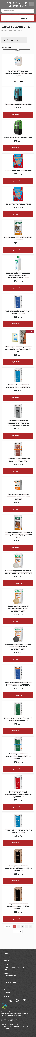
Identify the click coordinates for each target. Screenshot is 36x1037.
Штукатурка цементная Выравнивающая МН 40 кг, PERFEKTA (18, 906)
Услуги (6, 960)
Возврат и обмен (10, 982)
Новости (7, 957)
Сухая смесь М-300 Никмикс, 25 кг (18, 138)
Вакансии (7, 979)
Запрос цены (18, 81)
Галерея (7, 986)
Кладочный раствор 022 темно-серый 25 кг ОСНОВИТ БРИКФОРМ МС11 (18, 647)
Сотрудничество (10, 975)
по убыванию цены (24, 49)
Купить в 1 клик (18, 114)
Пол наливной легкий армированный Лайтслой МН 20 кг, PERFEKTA (18, 794)
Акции (6, 953)
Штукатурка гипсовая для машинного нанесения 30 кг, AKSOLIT (18, 497)
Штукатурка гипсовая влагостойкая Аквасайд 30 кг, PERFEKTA (18, 756)
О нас (6, 989)
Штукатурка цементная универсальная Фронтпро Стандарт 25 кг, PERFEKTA (18, 423)
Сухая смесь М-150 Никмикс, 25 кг (18, 104)
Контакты (7, 993)
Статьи (6, 964)
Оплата (7, 973)
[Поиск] (33, 10)
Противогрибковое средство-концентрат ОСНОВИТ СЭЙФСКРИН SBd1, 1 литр (18, 275)
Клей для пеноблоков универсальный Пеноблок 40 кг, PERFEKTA (18, 868)
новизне (18, 50)
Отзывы (7, 996)
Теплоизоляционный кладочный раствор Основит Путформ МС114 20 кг (18, 535)
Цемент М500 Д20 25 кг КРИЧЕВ (18, 171)
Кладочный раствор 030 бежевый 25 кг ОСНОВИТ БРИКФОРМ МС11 (18, 609)
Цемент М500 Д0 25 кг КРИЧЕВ (18, 204)
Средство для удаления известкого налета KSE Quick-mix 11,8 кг (18, 73)
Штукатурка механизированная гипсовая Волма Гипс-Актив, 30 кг (18, 349)
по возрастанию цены (10, 49)
